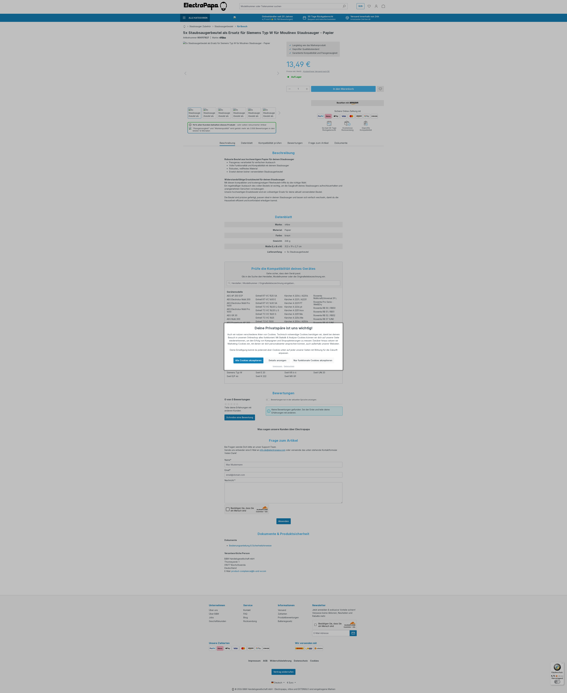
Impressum (278, 366)
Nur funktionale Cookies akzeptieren (313, 360)
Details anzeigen (277, 360)
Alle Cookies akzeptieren (248, 360)
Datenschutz (289, 366)
